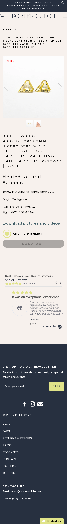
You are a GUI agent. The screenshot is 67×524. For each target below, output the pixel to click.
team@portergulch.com (26, 491)
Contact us (53, 521)
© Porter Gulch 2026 (17, 415)
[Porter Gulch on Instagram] (32, 405)
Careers (9, 466)
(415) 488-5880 (21, 498)
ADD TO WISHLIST (28, 233)
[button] (56, 282)
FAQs (6, 431)
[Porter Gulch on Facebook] (24, 405)
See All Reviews (16, 280)
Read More (29, 319)
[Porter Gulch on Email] (40, 406)
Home (7, 29)
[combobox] (62, 5)
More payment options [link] (33, 263)
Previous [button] (8, 87)
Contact (10, 459)
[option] (33, 87)
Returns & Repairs (17, 438)
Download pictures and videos (31, 223)
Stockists (11, 452)
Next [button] (58, 87)
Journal (9, 473)
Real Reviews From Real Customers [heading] (29, 276)
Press (7, 445)
